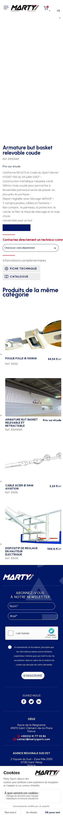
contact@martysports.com (33, 739)
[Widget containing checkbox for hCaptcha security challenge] (31, 633)
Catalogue (19, 276)
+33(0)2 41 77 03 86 (33, 736)
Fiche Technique (23, 268)
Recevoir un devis (17, 227)
